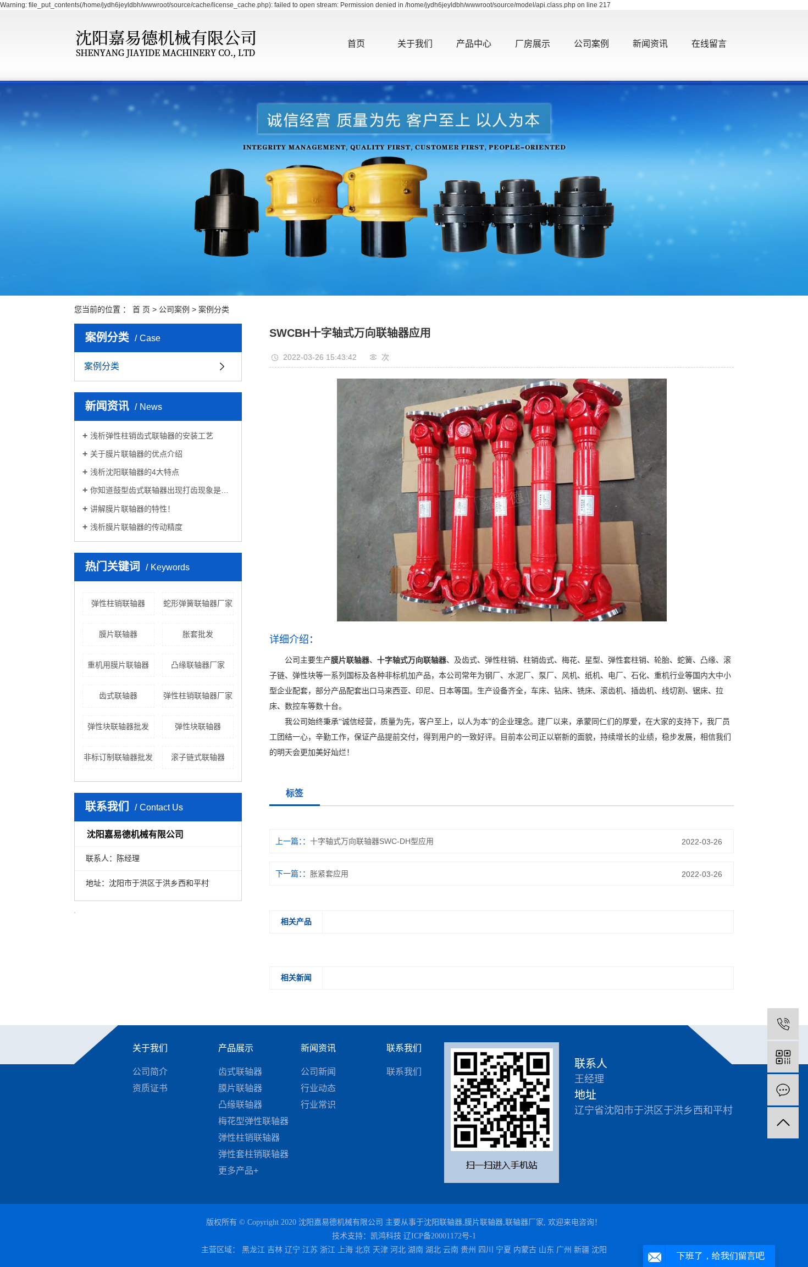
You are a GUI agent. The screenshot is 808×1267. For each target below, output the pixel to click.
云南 (450, 1250)
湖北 (433, 1250)
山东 (546, 1250)
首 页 (141, 309)
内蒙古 (524, 1250)
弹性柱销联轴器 (118, 603)
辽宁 (292, 1250)
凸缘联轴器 (240, 1104)
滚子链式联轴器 (198, 757)
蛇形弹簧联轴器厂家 (198, 603)
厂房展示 (532, 43)
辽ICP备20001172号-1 (439, 1236)
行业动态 (318, 1088)
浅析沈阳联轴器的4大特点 (134, 472)
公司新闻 (318, 1071)
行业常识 (318, 1104)
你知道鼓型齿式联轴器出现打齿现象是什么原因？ (162, 490)
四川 (486, 1250)
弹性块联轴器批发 (118, 726)
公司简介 (150, 1071)
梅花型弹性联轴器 (253, 1121)
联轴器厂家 (524, 1222)
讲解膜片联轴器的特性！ (132, 508)
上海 (345, 1250)
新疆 (581, 1250)
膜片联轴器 (118, 634)
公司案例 (591, 43)
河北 (398, 1250)
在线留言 (709, 43)
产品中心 (473, 43)
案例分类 (213, 309)
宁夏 (503, 1250)
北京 (362, 1250)
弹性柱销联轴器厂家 (198, 695)
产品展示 (235, 1048)
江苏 (310, 1250)
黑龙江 (253, 1250)
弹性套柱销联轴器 (253, 1154)
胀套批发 (197, 634)
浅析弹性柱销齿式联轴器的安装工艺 (151, 435)
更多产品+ (238, 1170)
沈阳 (599, 1250)
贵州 (468, 1250)
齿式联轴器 (118, 695)
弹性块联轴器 (198, 726)
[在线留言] (783, 1089)
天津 (380, 1250)
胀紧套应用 (329, 873)
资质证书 (150, 1088)
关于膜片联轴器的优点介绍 (136, 453)
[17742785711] (783, 1024)
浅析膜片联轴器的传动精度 (136, 527)
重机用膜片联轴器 (118, 664)
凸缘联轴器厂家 (198, 664)
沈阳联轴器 (443, 1222)
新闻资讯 (650, 43)
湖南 (415, 1250)
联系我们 (404, 1048)
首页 (356, 43)
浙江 (327, 1250)
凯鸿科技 (385, 1236)
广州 (564, 1250)
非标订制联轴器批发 (118, 757)
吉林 (275, 1250)
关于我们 (415, 43)
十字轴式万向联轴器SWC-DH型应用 (372, 841)
